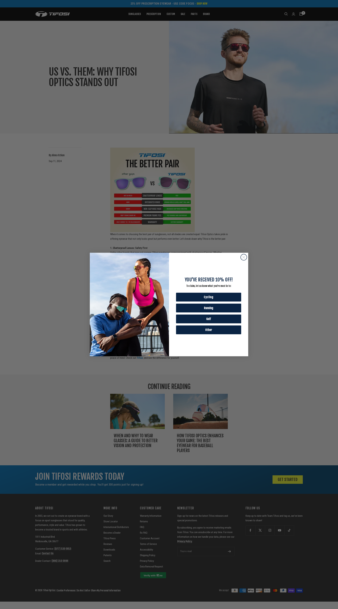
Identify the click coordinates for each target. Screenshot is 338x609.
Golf (208, 319)
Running (208, 308)
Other (208, 330)
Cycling (208, 297)
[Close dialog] (244, 257)
